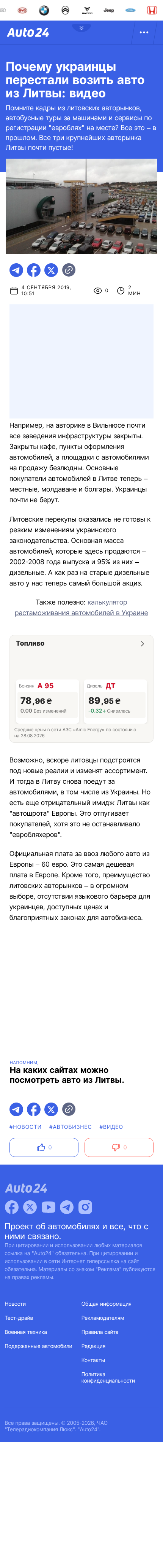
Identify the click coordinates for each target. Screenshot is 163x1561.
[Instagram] (85, 1207)
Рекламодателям (103, 1318)
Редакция (93, 1346)
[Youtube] (48, 1207)
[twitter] (51, 270)
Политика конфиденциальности (108, 1377)
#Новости (25, 1127)
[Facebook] (12, 1207)
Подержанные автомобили (38, 1346)
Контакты (93, 1360)
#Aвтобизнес (70, 1127)
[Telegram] (67, 1207)
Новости (15, 1304)
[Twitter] (30, 1207)
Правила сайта (100, 1332)
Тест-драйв (19, 1318)
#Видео (111, 1127)
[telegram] (16, 270)
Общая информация (107, 1304)
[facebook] (34, 270)
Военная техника (26, 1332)
